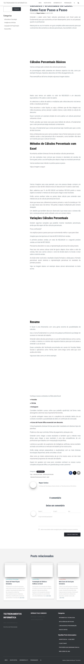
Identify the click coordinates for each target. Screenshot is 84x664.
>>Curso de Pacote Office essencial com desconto (46, 422)
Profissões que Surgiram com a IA (69, 647)
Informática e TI (58, 2)
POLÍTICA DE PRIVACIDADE (10, 627)
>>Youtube (33, 399)
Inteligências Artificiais (10, 22)
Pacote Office (47, 2)
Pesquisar (16, 9)
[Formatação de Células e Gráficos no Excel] (42, 570)
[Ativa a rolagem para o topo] (81, 661)
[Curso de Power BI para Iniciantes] (15, 570)
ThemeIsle (78, 660)
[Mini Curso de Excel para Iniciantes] (68, 570)
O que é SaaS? (63, 643)
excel (48, 477)
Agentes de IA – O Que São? (67, 639)
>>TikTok (33, 403)
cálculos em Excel (37, 474)
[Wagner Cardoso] (33, 485)
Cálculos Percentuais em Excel (38, 477)
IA (74, 2)
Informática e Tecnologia (10, 19)
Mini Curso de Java (64, 651)
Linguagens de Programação (11, 25)
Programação (67, 2)
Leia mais (22, 597)
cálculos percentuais (48, 474)
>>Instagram (34, 407)
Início (40, 2)
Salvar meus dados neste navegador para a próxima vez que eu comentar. (59, 529)
